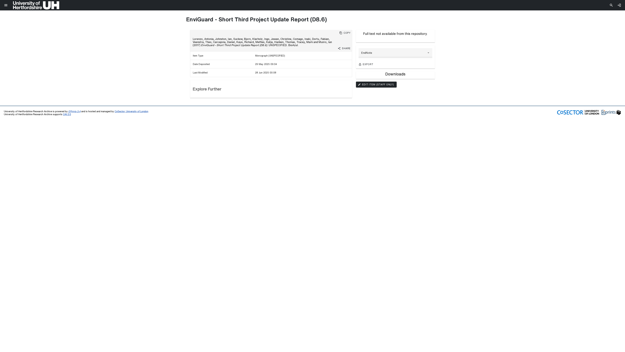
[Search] (611, 5)
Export (368, 64)
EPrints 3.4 (74, 111)
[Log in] (619, 5)
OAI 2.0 (67, 114)
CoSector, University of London (131, 111)
